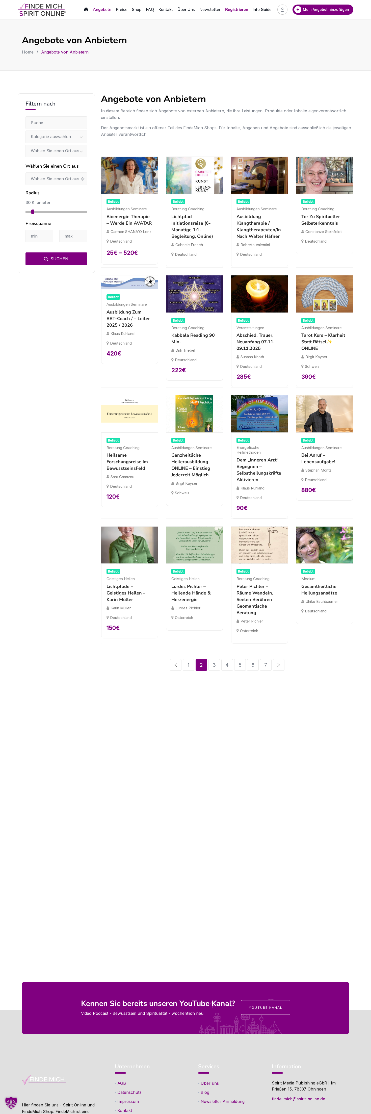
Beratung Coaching (187, 208)
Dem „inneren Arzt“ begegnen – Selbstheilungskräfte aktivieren (258, 470)
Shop (136, 9)
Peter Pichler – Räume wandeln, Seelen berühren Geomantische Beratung (254, 599)
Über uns (210, 1083)
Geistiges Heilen (121, 578)
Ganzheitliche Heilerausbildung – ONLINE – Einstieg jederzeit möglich (191, 465)
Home (28, 52)
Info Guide (262, 9)
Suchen (58, 258)
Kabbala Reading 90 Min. (193, 338)
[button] (11, 1103)
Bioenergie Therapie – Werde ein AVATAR (129, 220)
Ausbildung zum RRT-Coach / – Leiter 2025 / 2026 (128, 318)
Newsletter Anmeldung (223, 1101)
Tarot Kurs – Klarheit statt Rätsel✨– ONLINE (323, 341)
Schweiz (312, 366)
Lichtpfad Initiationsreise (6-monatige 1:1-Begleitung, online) (192, 226)
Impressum (128, 1101)
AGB (121, 1083)
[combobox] (56, 137)
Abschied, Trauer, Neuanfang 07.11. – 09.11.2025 (257, 341)
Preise (121, 9)
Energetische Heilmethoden (248, 450)
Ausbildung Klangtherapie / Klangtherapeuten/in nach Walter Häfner (258, 226)
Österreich (184, 617)
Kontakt (165, 9)
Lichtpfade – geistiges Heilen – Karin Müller (126, 593)
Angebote (102, 9)
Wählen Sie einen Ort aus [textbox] (55, 150)
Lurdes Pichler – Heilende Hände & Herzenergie (191, 593)
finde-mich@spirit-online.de (298, 1098)
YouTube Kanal (265, 1007)
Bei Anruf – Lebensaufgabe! (318, 458)
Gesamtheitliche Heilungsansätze (319, 589)
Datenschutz (129, 1092)
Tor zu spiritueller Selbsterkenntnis (320, 220)
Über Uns (186, 9)
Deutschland (121, 241)
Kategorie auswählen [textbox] (51, 136)
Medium (308, 578)
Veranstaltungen (250, 327)
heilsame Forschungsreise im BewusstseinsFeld (127, 461)
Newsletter (210, 9)
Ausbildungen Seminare (127, 208)
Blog (205, 1092)
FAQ (150, 9)
